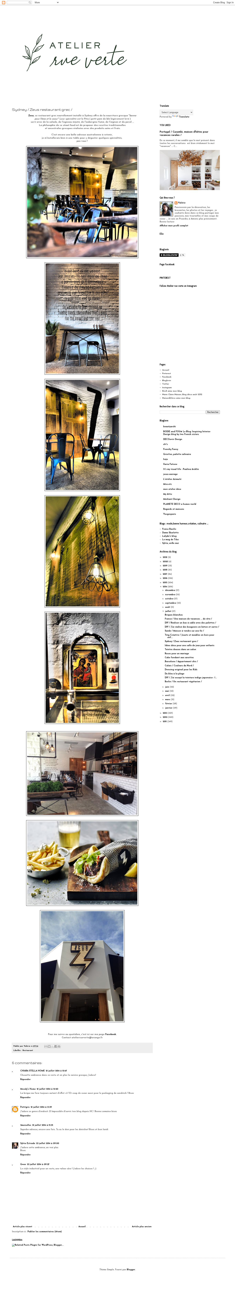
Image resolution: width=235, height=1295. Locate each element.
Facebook (166, 377)
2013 (165, 713)
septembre (171, 603)
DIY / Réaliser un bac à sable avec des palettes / (190, 623)
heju (165, 459)
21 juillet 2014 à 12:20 (47, 1089)
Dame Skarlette (170, 533)
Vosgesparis (169, 514)
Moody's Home (28, 1089)
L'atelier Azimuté (172, 479)
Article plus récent (22, 1227)
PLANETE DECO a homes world (179, 504)
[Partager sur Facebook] (55, 1046)
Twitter (165, 384)
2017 (165, 574)
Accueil (82, 1227)
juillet (168, 611)
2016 (165, 578)
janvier (169, 708)
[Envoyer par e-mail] (46, 1046)
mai (167, 691)
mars (168, 700)
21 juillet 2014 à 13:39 (41, 1107)
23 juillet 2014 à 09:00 (47, 1143)
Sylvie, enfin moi (170, 543)
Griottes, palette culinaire (177, 454)
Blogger (131, 1270)
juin (167, 687)
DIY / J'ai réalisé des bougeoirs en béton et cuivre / (192, 627)
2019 (165, 566)
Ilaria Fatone (170, 464)
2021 (165, 557)
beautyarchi (169, 427)
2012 (165, 717)
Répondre (25, 1079)
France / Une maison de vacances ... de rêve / (188, 619)
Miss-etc (167, 484)
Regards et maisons (173, 509)
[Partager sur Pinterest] (59, 1046)
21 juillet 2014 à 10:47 (56, 1071)
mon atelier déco (172, 489)
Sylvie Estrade (27, 1143)
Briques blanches (174, 615)
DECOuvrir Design (172, 439)
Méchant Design (171, 499)
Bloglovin (166, 381)
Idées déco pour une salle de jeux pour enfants (189, 646)
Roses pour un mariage (177, 654)
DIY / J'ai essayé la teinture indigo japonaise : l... (191, 678)
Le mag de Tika (170, 540)
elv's (165, 444)
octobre (169, 599)
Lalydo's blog (169, 536)
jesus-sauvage (170, 474)
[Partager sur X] (52, 1046)
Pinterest (166, 374)
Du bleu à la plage (174, 674)
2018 (165, 570)
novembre (170, 595)
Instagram (167, 388)
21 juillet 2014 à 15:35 (42, 1125)
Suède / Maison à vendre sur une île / (184, 631)
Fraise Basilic (169, 529)
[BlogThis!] (49, 1046)
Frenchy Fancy (170, 449)
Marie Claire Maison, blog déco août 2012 (182, 394)
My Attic (167, 494)
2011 (165, 722)
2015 (165, 583)
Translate (184, 117)
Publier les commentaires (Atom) (45, 1232)
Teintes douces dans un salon (180, 650)
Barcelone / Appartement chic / (181, 662)
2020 (166, 562)
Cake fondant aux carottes (179, 658)
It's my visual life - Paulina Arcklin (181, 469)
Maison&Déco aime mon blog (176, 398)
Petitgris (25, 1107)
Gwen (23, 1164)
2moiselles (25, 1125)
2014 (165, 587)
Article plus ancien (142, 1227)
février (169, 704)
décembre (170, 590)
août (168, 607)
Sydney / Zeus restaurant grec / (181, 641)
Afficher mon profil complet (174, 226)
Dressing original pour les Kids (181, 670)
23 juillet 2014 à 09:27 (38, 1164)
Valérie (181, 203)
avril (167, 695)
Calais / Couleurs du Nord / (179, 666)
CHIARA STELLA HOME (32, 1071)
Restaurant (28, 1050)
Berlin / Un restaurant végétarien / (183, 682)
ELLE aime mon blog (172, 391)
